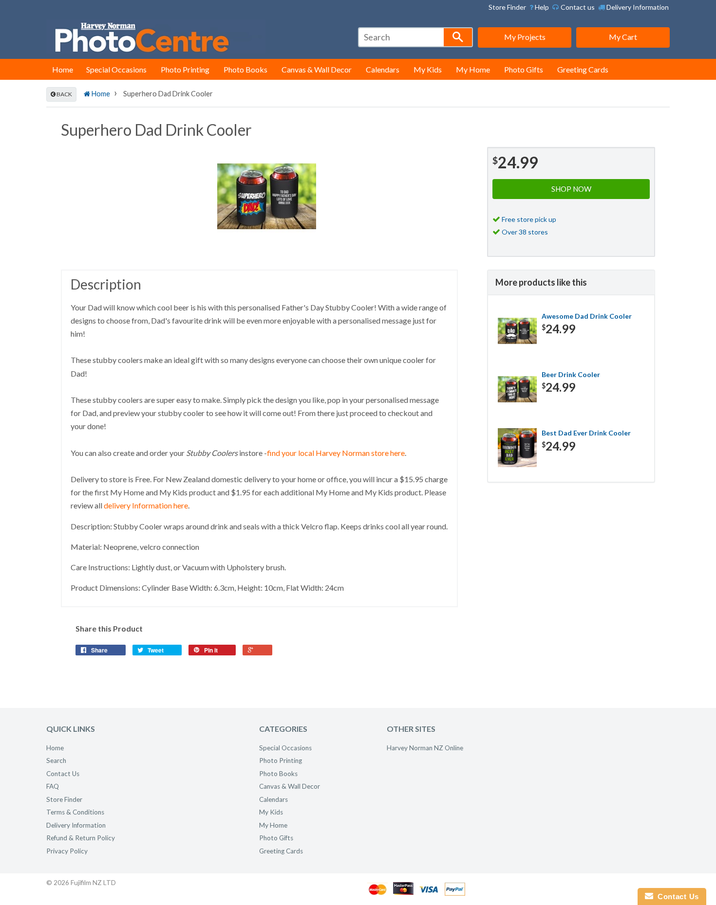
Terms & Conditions (75, 812)
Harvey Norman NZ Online (425, 748)
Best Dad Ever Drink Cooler (586, 433)
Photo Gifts (523, 69)
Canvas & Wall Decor (317, 69)
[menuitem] (539, 7)
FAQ (52, 786)
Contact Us (62, 774)
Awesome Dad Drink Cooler (587, 316)
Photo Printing (185, 69)
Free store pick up (529, 219)
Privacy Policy (67, 851)
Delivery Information (637, 7)
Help (541, 7)
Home (62, 69)
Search (56, 760)
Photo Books (245, 69)
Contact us (577, 7)
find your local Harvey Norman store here (336, 452)
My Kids (428, 69)
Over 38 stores (525, 232)
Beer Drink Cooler (571, 374)
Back (64, 94)
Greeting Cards (582, 69)
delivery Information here (146, 505)
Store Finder (507, 7)
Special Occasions (116, 69)
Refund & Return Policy (80, 838)
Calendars (382, 69)
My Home (473, 69)
